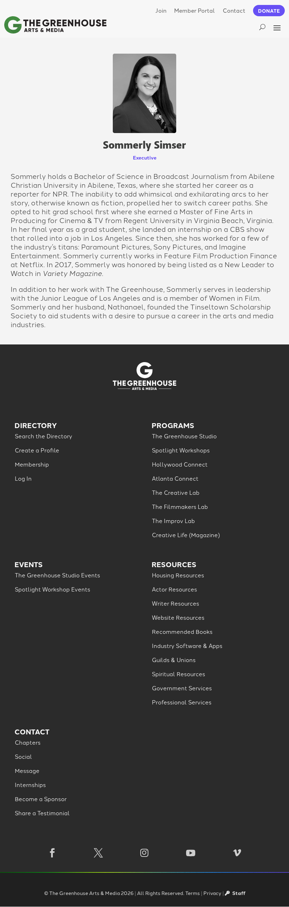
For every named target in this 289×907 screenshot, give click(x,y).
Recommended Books (182, 631)
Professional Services (181, 702)
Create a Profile (37, 450)
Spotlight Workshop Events (52, 589)
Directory (35, 425)
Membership (32, 464)
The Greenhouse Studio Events (57, 575)
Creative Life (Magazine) (186, 535)
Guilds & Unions (174, 659)
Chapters (28, 742)
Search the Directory (43, 436)
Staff (238, 892)
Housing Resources (178, 575)
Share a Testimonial (42, 813)
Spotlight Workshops (181, 450)
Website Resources (178, 617)
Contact (234, 10)
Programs (173, 425)
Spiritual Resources (178, 674)
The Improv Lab (173, 520)
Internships (30, 784)
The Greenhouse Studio (184, 436)
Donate (269, 10)
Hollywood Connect (180, 464)
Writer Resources (175, 603)
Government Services (182, 688)
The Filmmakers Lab (180, 506)
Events (28, 564)
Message (27, 770)
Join (160, 10)
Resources (174, 564)
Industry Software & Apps (187, 645)
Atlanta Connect (175, 478)
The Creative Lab (175, 492)
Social (23, 756)
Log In (23, 478)
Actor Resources (174, 589)
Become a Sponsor (41, 799)
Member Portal (194, 10)
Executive (144, 157)
